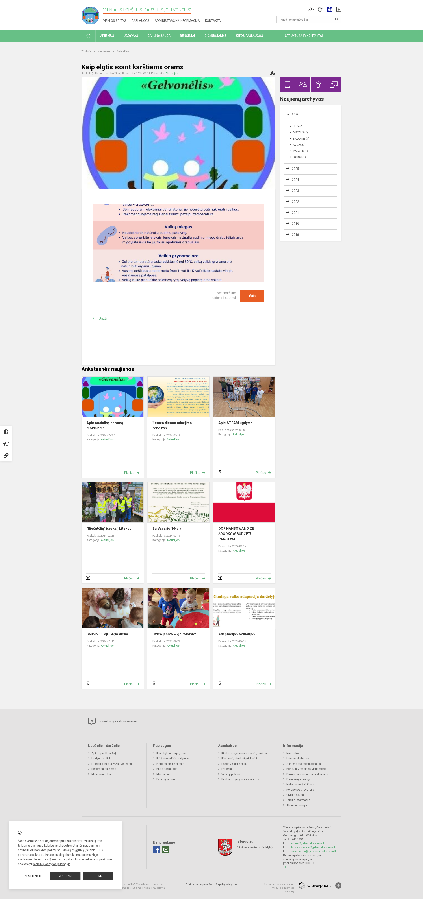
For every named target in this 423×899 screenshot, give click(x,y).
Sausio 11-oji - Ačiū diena (107, 634)
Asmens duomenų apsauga (304, 763)
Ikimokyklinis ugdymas (171, 753)
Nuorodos (292, 753)
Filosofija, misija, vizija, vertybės (111, 763)
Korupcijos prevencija (300, 789)
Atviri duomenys (296, 805)
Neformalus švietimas (170, 763)
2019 (295, 224)
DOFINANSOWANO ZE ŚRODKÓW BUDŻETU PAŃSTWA (236, 533)
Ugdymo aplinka (101, 758)
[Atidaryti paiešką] (336, 19)
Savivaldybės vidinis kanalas (117, 721)
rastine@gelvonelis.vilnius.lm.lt (309, 843)
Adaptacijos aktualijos (236, 634)
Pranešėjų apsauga (298, 779)
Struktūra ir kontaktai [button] (304, 35)
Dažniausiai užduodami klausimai (307, 774)
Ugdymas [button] (131, 35)
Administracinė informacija (177, 20)
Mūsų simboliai (101, 774)
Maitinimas (163, 774)
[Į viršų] (338, 885)
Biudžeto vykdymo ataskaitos (240, 779)
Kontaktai (213, 20)
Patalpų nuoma (165, 779)
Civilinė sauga (295, 794)
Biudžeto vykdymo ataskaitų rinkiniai (244, 753)
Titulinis (87, 51)
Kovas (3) (299, 144)
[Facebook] (156, 849)
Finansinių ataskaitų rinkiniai (239, 758)
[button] (311, 9)
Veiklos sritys (114, 20)
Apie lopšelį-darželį (103, 753)
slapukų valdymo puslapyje (51, 864)
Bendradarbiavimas (103, 768)
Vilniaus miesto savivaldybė (255, 847)
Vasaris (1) (300, 151)
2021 (295, 213)
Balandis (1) (301, 138)
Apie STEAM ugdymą (235, 423)
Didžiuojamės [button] (215, 35)
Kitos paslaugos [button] (249, 35)
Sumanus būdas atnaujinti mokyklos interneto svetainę (279, 888)
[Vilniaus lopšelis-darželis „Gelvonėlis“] (92, 14)
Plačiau (129, 472)
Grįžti (103, 318)
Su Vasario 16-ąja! (167, 528)
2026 (295, 114)
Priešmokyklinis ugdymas (172, 758)
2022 (295, 202)
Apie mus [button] (107, 35)
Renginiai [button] (187, 35)
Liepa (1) (298, 126)
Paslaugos (140, 20)
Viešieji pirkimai (231, 774)
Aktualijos (123, 51)
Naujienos (104, 51)
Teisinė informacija (298, 800)
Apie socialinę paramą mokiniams (105, 425)
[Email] (165, 849)
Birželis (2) (300, 132)
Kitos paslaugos (166, 768)
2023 (295, 191)
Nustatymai (33, 876)
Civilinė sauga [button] (159, 35)
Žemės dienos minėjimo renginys (172, 425)
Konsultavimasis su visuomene (306, 768)
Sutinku (98, 876)
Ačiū (252, 296)
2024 (295, 180)
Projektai (226, 768)
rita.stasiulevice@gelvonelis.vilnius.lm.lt (315, 847)
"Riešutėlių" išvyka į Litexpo (109, 528)
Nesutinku (66, 876)
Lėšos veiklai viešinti (234, 763)
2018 (295, 235)
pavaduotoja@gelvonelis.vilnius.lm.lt (313, 851)
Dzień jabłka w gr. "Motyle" (174, 634)
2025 (295, 169)
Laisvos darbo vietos (299, 758)
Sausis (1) (299, 157)
